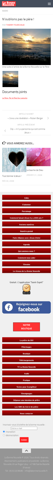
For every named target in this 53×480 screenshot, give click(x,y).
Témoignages (26, 394)
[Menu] (49, 3)
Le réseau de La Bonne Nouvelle (26, 271)
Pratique (26, 380)
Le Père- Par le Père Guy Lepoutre (14, 98)
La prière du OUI (26, 340)
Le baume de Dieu (34, 170)
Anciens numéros (26, 225)
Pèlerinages (26, 347)
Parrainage (26, 211)
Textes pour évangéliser (26, 387)
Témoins (26, 265)
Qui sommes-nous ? (26, 251)
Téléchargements (26, 360)
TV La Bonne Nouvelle (26, 367)
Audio (5, 11)
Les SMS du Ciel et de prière (26, 407)
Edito (26, 198)
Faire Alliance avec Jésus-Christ (26, 238)
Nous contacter (26, 414)
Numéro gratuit (26, 231)
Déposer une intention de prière (26, 400)
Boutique (26, 354)
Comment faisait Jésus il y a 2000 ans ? (26, 218)
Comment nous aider (26, 258)
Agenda (26, 245)
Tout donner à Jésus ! (11, 176)
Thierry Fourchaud (15, 25)
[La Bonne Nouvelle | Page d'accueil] (11, 3)
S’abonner (26, 205)
